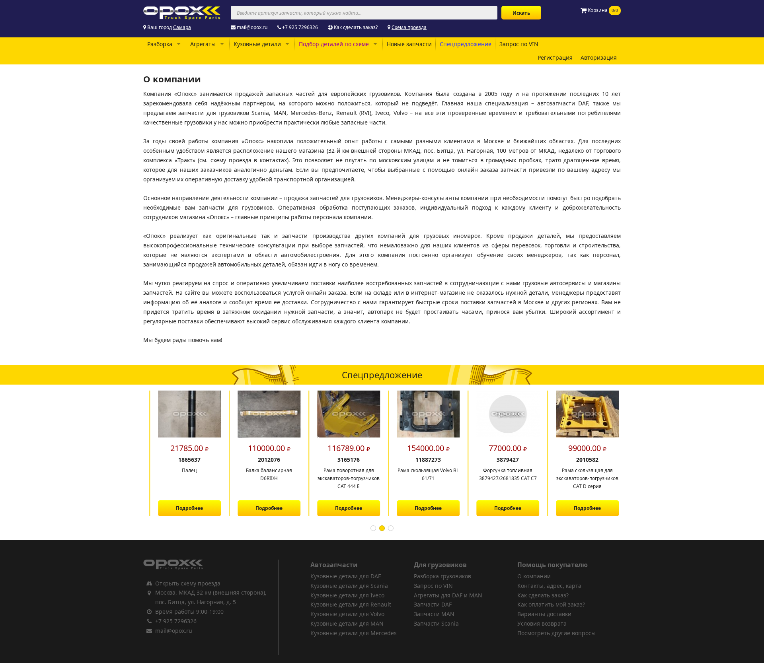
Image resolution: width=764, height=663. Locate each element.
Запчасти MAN (434, 614)
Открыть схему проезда (187, 583)
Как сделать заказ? (356, 27)
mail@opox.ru (252, 27)
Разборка (159, 44)
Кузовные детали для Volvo (347, 614)
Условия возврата (542, 623)
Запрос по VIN (518, 44)
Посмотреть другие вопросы (556, 633)
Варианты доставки (544, 614)
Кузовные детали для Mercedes (353, 633)
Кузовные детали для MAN (347, 623)
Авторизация (599, 57)
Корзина (602, 10)
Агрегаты (203, 44)
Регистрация (555, 57)
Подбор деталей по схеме (334, 44)
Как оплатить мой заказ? (551, 604)
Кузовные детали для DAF (345, 576)
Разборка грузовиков (442, 576)
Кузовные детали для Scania (349, 585)
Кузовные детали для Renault (350, 604)
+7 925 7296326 (300, 27)
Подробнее (183, 508)
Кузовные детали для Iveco (347, 595)
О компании (534, 576)
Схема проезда (409, 27)
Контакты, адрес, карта (549, 585)
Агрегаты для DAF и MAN (448, 595)
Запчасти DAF (433, 604)
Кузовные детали (257, 44)
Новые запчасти (409, 44)
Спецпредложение (465, 44)
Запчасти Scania (436, 623)
